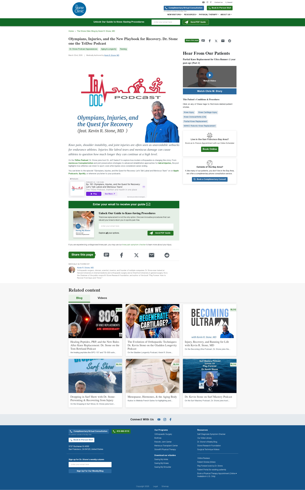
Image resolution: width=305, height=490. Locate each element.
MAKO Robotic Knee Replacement (200, 126)
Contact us (218, 2)
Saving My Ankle (161, 459)
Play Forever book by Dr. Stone (210, 466)
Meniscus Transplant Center (166, 446)
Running (123, 49)
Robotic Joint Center (163, 442)
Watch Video (209, 81)
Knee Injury (189, 112)
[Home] (80, 9)
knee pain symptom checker (134, 245)
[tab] (79, 299)
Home (71, 31)
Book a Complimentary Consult (211, 179)
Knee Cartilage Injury (207, 112)
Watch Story (209, 91)
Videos (102, 298)
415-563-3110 (123, 431)
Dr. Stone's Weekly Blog (207, 442)
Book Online (210, 149)
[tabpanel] (152, 357)
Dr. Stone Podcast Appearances (83, 49)
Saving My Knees (161, 463)
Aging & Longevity (108, 49)
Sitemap (165, 486)
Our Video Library (204, 438)
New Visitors (174, 15)
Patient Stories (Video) (206, 462)
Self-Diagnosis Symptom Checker (211, 434)
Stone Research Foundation (209, 446)
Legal (155, 486)
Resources (190, 15)
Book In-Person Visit (221, 8)
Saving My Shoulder (162, 467)
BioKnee (157, 438)
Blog (79, 298)
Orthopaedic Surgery (163, 434)
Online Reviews (203, 458)
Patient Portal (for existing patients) (211, 470)
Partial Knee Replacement (195, 121)
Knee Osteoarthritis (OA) (195, 117)
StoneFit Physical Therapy (165, 449)
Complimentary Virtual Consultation (185, 8)
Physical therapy (208, 15)
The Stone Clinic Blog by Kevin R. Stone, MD (96, 31)
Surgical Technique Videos (208, 449)
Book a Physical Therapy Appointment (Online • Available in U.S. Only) (217, 475)
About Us (225, 15)
